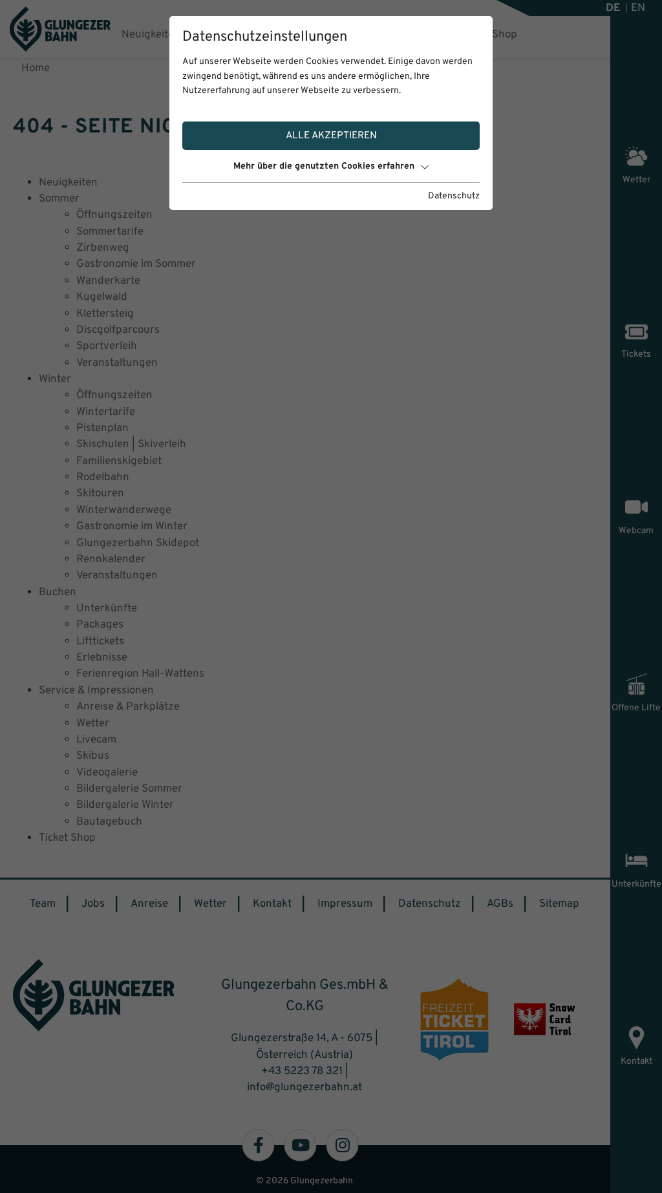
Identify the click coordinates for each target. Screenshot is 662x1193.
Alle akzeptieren (331, 135)
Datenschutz (454, 196)
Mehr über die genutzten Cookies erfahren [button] (323, 166)
